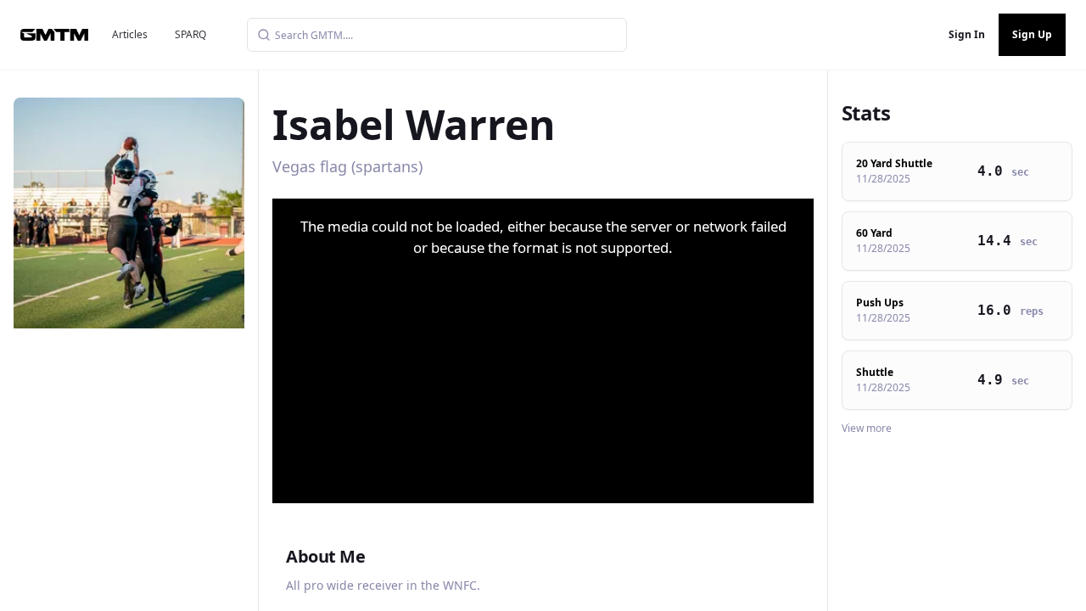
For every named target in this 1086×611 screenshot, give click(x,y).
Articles (130, 34)
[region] (543, 351)
